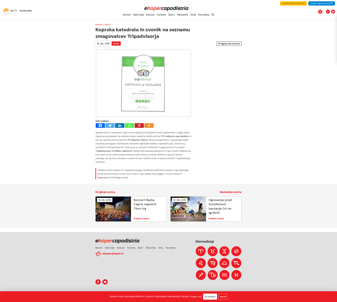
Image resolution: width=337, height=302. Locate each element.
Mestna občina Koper (292, 3)
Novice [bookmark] (127, 15)
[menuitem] (127, 15)
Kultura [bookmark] (150, 15)
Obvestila (151, 247)
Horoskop (170, 247)
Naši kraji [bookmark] (138, 15)
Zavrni (223, 296)
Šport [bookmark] (171, 15)
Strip (160, 247)
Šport (140, 247)
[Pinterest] (139, 125)
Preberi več (196, 296)
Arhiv (107, 24)
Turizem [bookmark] (161, 15)
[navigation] (168, 9)
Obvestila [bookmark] (182, 15)
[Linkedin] (119, 125)
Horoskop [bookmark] (203, 15)
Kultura (120, 247)
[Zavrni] (333, 296)
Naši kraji (109, 247)
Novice (98, 247)
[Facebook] (100, 125)
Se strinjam (210, 296)
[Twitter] (110, 125)
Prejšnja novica (105, 192)
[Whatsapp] (129, 125)
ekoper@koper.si (112, 253)
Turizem (131, 247)
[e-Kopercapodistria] (166, 9)
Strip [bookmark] (193, 15)
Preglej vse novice (229, 43)
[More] (149, 125)
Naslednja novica (231, 192)
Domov (98, 24)
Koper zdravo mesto (320, 3)
